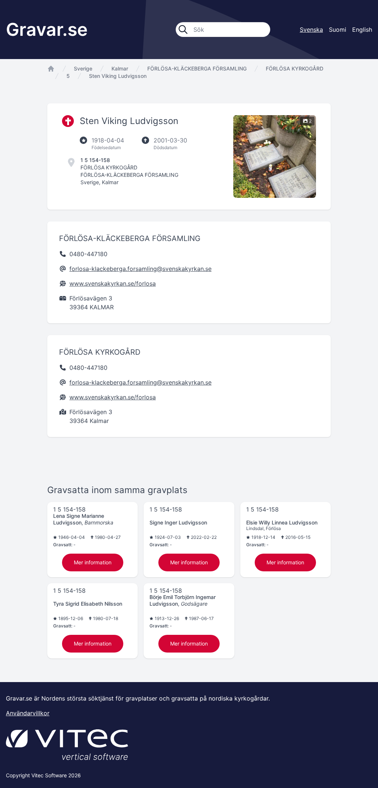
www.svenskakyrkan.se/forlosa (112, 283)
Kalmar (119, 68)
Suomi (337, 29)
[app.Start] (51, 68)
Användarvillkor (27, 713)
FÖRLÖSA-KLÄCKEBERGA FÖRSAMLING (197, 68)
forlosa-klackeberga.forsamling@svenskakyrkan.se (140, 268)
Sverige (83, 68)
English (362, 29)
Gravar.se (46, 29)
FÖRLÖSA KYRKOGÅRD (294, 68)
